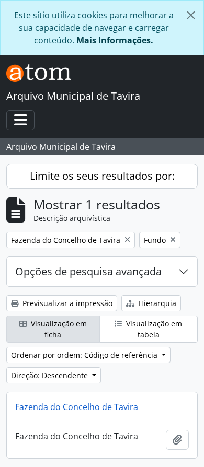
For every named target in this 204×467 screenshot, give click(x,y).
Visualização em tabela (153, 329)
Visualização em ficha (58, 329)
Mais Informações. (114, 40)
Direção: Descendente (50, 375)
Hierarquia (156, 303)
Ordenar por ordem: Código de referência (85, 355)
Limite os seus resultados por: (102, 176)
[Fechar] (190, 15)
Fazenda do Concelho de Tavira (76, 407)
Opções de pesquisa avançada (88, 271)
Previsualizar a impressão (66, 303)
